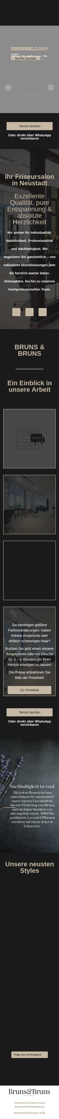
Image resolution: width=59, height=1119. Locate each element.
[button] (29, 1054)
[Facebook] (16, 312)
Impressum (20, 1102)
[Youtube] (43, 312)
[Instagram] (29, 312)
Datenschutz (36, 1102)
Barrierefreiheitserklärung (29, 1106)
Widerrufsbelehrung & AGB (29, 1113)
